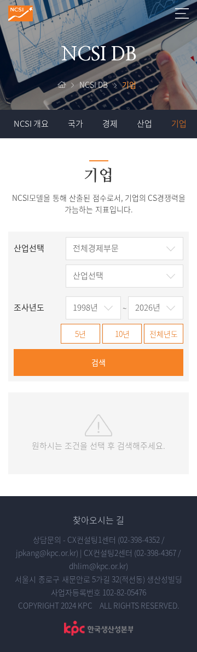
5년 (80, 333)
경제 (110, 123)
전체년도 (163, 333)
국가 (75, 123)
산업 (144, 123)
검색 (98, 362)
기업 (179, 123)
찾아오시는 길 (98, 519)
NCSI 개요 (31, 123)
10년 (122, 333)
